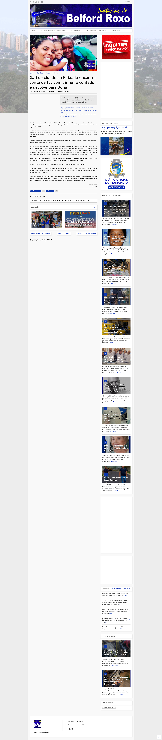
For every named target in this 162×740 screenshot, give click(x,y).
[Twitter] (30, 1)
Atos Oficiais (79, 721)
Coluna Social (80, 725)
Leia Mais (114, 224)
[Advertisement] (44, 106)
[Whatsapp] (39, 1)
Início (34, 30)
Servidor (103, 30)
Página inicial (64, 233)
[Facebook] (33, 1)
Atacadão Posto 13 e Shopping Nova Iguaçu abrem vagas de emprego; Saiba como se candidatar (79, 224)
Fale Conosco (71, 725)
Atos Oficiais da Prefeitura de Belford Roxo (53, 30)
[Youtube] (36, 1)
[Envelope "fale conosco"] (42, 1)
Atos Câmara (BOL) (76, 30)
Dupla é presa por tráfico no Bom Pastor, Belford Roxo (77, 108)
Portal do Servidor (71, 729)
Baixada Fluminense (52, 73)
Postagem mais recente (40, 233)
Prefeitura (91, 30)
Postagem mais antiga (87, 233)
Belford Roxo (116, 30)
